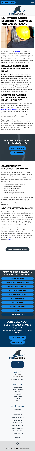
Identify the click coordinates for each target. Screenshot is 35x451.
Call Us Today (17, 153)
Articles (17, 392)
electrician (18, 51)
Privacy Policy (17, 394)
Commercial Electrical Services (17, 282)
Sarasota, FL (17, 412)
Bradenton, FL (17, 414)
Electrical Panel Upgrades (17, 290)
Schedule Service (8, 2)
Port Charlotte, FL (17, 425)
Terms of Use (17, 396)
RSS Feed (17, 401)
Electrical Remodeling (17, 294)
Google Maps (17, 387)
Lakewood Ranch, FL (17, 417)
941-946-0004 (13, 239)
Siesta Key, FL (17, 431)
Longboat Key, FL (17, 433)
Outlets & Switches (17, 306)
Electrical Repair (17, 298)
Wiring (17, 310)
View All (17, 437)
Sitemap (17, 398)
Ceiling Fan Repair (17, 278)
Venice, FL (17, 409)
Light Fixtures (17, 302)
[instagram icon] (17, 444)
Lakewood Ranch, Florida (17, 249)
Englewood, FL (17, 423)
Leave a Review (18, 389)
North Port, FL (17, 420)
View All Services (17, 314)
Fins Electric (14, 448)
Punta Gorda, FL (17, 428)
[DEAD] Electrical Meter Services (17, 286)
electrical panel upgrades (9, 109)
